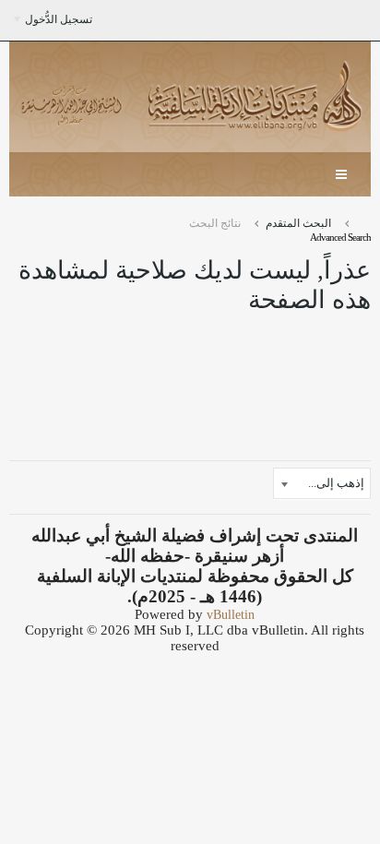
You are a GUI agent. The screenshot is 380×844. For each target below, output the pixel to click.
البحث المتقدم (298, 223)
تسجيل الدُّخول (58, 19)
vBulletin (231, 615)
